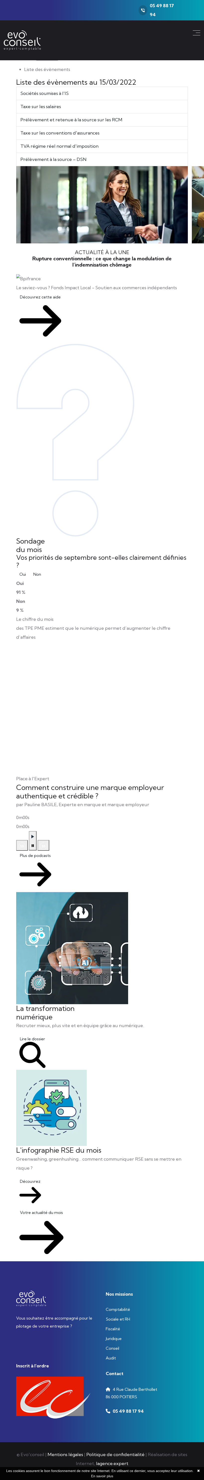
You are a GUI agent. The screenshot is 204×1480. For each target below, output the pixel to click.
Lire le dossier (32, 1038)
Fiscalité (113, 1328)
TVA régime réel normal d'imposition (59, 146)
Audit (111, 1357)
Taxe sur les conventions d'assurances (60, 133)
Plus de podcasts (35, 855)
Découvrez (30, 1181)
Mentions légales (65, 1454)
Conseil (112, 1348)
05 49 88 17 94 (128, 1411)
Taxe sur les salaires (40, 106)
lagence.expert (112, 1463)
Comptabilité (118, 1309)
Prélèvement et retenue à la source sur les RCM (71, 120)
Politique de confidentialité (115, 1454)
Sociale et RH (118, 1319)
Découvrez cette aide (40, 296)
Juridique (114, 1338)
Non (37, 574)
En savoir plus (102, 1476)
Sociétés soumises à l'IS (44, 93)
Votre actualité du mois (41, 1212)
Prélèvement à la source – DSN (53, 159)
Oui (22, 574)
